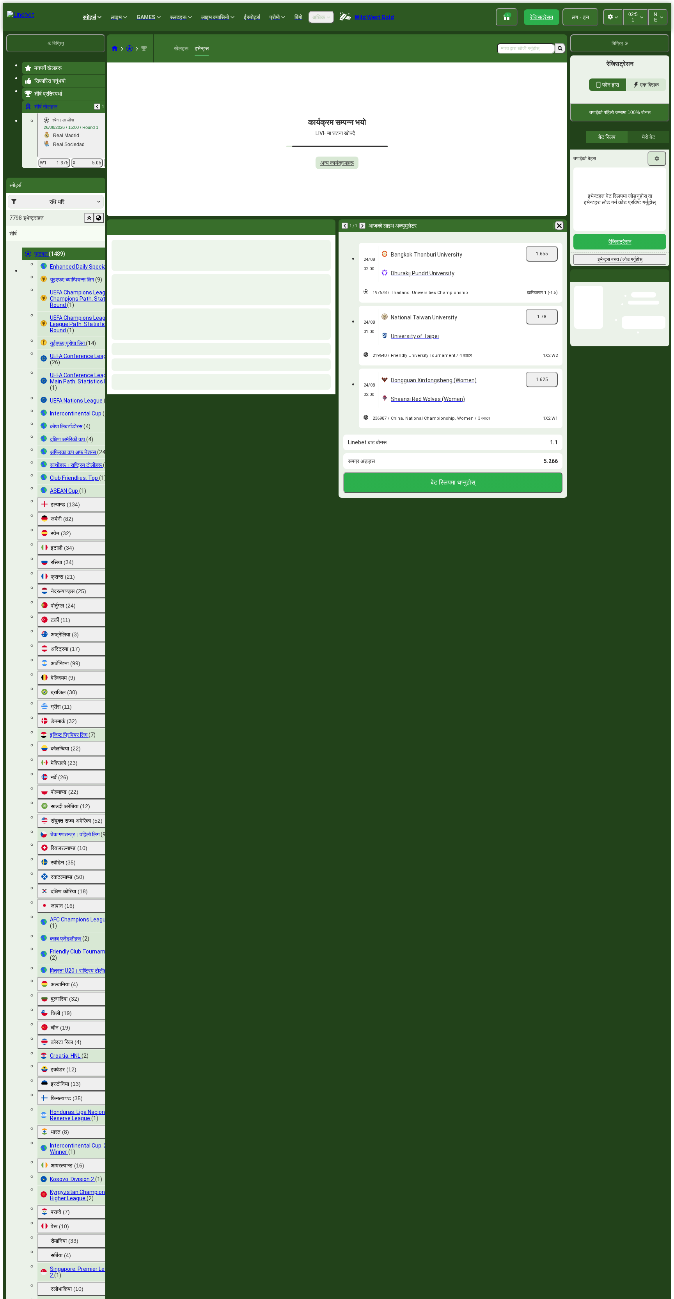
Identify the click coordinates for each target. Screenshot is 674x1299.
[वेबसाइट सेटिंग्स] (613, 17)
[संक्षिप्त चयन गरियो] (89, 218)
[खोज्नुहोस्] (560, 48)
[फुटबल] (129, 48)
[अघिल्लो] (97, 106)
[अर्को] (133, 226)
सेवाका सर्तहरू (651, 197)
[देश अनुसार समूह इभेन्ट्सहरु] (99, 218)
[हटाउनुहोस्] (327, 225)
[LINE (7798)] (114, 48)
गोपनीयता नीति (585, 202)
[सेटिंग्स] (656, 267)
